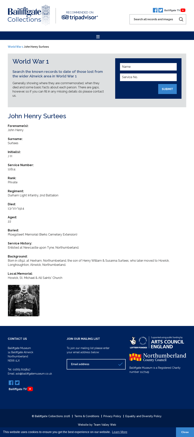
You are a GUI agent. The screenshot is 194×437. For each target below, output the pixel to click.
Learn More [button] (119, 432)
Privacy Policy (112, 416)
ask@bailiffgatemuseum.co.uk (34, 373)
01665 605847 (21, 369)
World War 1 (15, 46)
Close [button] (185, 432)
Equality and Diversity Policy (143, 416)
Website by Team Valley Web (97, 424)
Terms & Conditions (86, 416)
